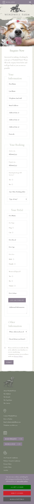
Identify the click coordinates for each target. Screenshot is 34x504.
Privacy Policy (18, 356)
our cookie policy (22, 481)
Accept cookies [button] (17, 487)
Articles (5, 470)
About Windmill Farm (9, 390)
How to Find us (7, 419)
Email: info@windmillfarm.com (11, 422)
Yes (10, 180)
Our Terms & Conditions (10, 457)
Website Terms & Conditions (11, 461)
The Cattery (6, 403)
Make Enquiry (11, 439)
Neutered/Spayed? (15, 271)
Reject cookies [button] (17, 493)
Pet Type (11, 223)
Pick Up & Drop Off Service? (15, 174)
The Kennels (6, 397)
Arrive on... (12, 151)
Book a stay (10, 2)
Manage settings (17, 499)
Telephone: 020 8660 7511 (10, 425)
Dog (10, 228)
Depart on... (12, 162)
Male (10, 259)
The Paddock (7, 394)
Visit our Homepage (17, 10)
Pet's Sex (11, 254)
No (10, 184)
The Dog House (7, 400)
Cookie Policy (7, 467)
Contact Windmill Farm (10, 416)
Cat (10, 232)
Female (11, 264)
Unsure (11, 286)
